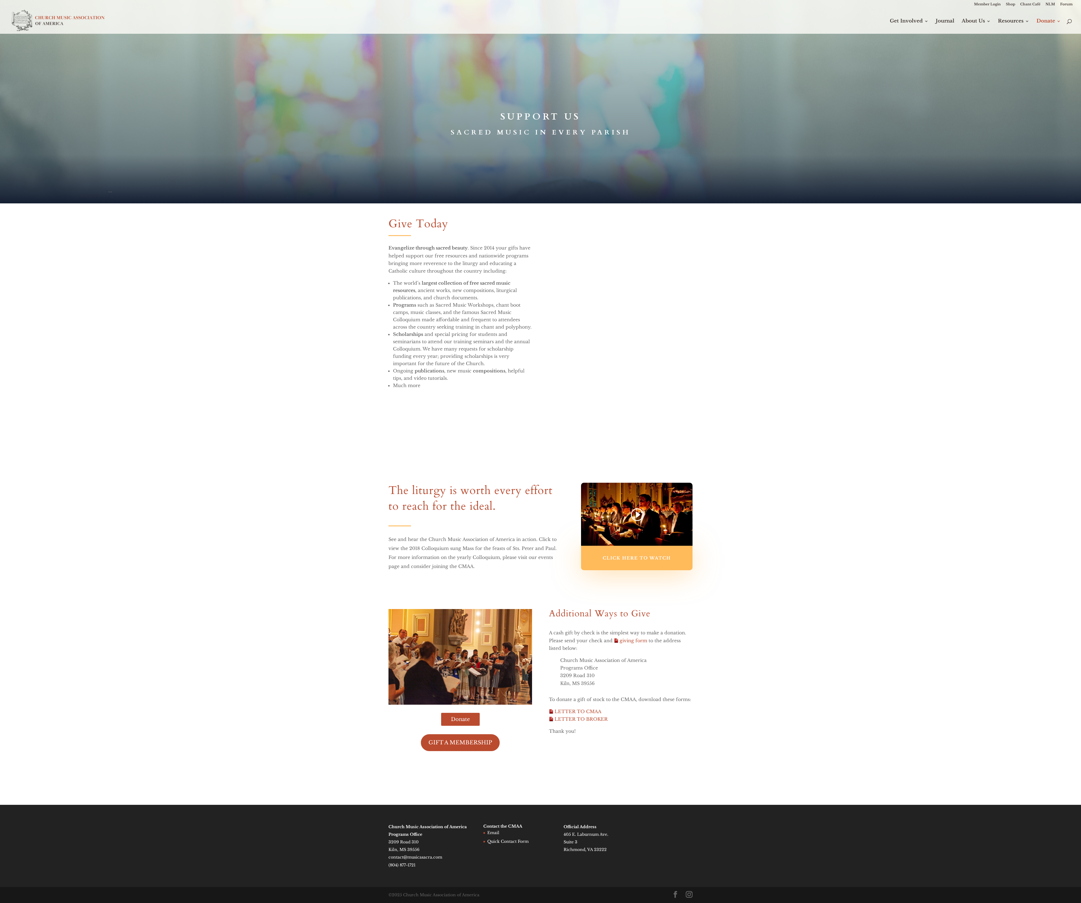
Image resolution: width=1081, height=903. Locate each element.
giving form (634, 640)
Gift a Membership (460, 742)
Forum (1066, 4)
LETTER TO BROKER (581, 719)
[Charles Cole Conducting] (460, 703)
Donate (1046, 21)
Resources (1011, 21)
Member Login (987, 4)
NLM (1050, 4)
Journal (945, 21)
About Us (973, 21)
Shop (1010, 4)
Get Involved (906, 21)
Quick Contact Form (508, 841)
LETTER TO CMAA (578, 711)
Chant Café (1030, 4)
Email (493, 832)
